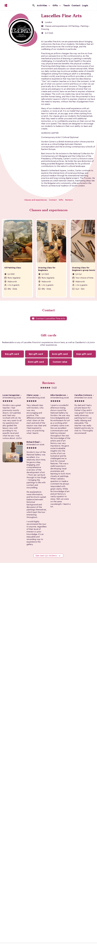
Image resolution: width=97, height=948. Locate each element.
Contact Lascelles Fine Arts (48, 318)
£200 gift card (36, 362)
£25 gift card (12, 354)
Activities (42, 5)
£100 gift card (60, 354)
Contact (75, 5)
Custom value (60, 362)
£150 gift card (84, 354)
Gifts (55, 5)
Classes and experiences (35, 200)
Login (85, 5)
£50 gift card (36, 354)
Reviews (69, 200)
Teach (66, 5)
